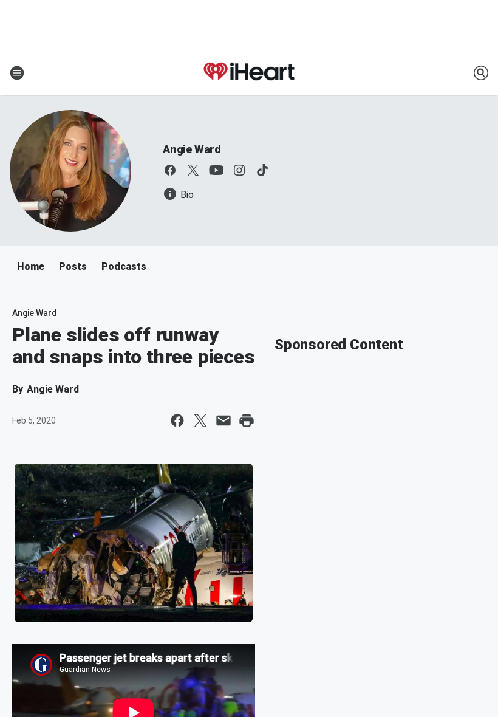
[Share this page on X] (200, 420)
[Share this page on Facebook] (177, 420)
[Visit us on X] (193, 170)
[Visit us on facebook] (170, 170)
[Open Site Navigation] (17, 73)
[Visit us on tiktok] (262, 170)
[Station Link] (249, 73)
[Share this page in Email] (223, 420)
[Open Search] (481, 73)
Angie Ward (192, 149)
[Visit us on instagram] (239, 170)
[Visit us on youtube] (216, 170)
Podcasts (123, 266)
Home (30, 266)
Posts (73, 266)
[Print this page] (246, 420)
